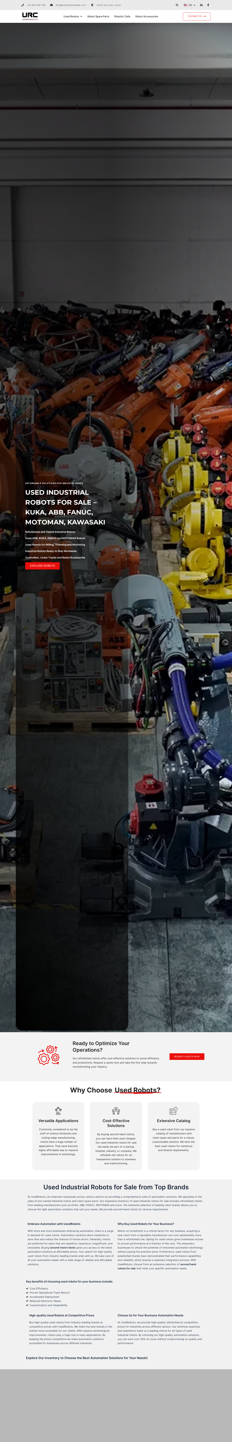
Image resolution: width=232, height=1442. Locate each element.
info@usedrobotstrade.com (71, 5)
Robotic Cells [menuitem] (122, 16)
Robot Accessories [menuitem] (146, 16)
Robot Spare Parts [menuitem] (98, 16)
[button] (177, 5)
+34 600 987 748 (36, 5)
